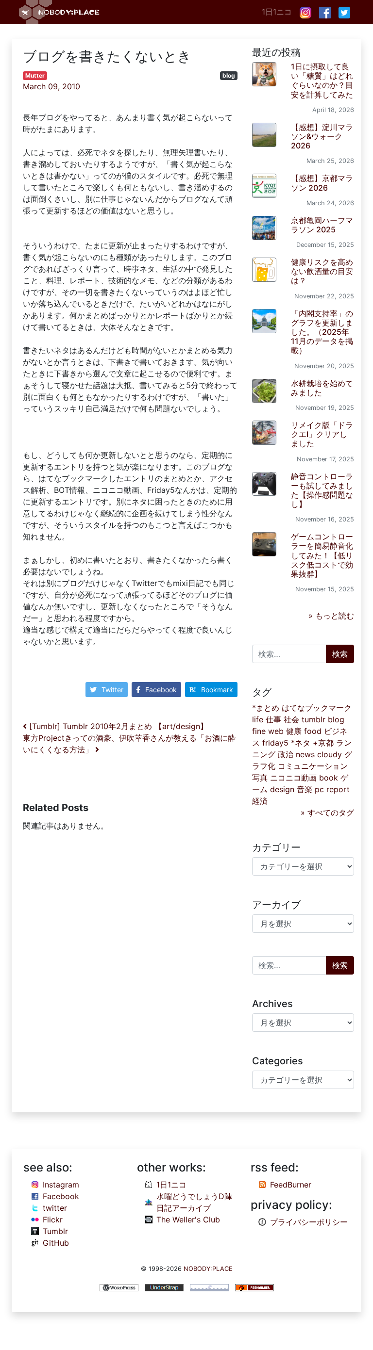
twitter (55, 1208)
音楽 (304, 789)
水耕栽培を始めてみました (322, 387)
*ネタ (300, 743)
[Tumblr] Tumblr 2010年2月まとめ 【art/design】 (117, 726)
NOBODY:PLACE (208, 1268)
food (313, 731)
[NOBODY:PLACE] (60, 12)
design (282, 789)
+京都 (323, 743)
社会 (291, 719)
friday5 (275, 743)
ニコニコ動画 (293, 777)
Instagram (61, 1184)
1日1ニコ (277, 11)
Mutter (35, 75)
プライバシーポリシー (309, 1222)
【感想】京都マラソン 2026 (322, 182)
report (338, 789)
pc (319, 789)
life (257, 719)
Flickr (53, 1219)
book (328, 777)
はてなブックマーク (317, 708)
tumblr (313, 719)
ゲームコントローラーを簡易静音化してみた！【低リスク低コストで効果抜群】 (322, 555)
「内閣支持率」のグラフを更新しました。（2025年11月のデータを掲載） (322, 332)
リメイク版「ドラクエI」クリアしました (322, 434)
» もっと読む (331, 615)
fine (259, 731)
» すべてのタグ (327, 812)
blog (228, 75)
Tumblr (55, 1231)
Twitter (112, 689)
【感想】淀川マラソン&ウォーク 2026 (322, 136)
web (276, 731)
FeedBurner (290, 1184)
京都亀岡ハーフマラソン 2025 (322, 224)
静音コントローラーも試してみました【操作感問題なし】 (322, 490)
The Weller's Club (188, 1219)
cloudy (329, 754)
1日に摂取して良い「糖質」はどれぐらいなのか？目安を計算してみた (322, 80)
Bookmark (217, 689)
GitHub (56, 1243)
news (305, 754)
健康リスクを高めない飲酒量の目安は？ (322, 271)
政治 (285, 754)
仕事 (273, 719)
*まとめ (265, 708)
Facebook (161, 689)
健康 (294, 731)
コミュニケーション (313, 766)
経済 (260, 801)
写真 (260, 777)
